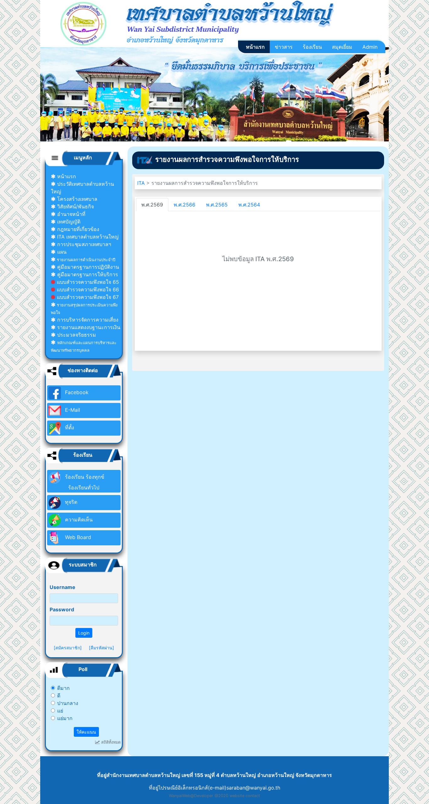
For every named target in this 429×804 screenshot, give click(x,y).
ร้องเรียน (312, 47)
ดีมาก (63, 688)
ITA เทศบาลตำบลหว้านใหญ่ (87, 237)
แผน (61, 252)
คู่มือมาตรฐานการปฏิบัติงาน (87, 267)
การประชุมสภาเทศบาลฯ (83, 244)
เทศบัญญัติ (68, 221)
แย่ (60, 711)
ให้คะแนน (86, 732)
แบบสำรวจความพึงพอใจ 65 (87, 282)
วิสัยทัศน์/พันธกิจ (75, 206)
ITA (141, 183)
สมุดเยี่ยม (342, 47)
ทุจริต (70, 502)
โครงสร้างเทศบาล (76, 199)
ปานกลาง (67, 703)
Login (84, 633)
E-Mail (71, 410)
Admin (369, 47)
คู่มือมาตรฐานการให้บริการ (87, 274)
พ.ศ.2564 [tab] (249, 204)
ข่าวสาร (284, 47)
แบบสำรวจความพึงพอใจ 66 (87, 289)
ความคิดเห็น (78, 519)
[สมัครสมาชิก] (68, 647)
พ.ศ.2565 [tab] (217, 204)
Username (62, 587)
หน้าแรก (255, 47)
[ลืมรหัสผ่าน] (101, 647)
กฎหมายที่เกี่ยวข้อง (77, 229)
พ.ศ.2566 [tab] (184, 204)
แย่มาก (65, 718)
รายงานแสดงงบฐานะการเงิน (88, 327)
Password (62, 609)
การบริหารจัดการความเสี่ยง (87, 320)
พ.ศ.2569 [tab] (152, 204)
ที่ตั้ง (68, 427)
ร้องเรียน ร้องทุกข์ (83, 482)
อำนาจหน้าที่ (70, 214)
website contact (245, 795)
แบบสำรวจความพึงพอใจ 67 (87, 297)
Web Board (77, 537)
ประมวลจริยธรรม (76, 335)
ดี (58, 695)
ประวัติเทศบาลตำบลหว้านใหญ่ (82, 188)
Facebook (76, 392)
